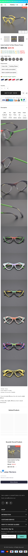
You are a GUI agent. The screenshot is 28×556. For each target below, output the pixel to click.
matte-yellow (8, 467)
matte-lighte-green (13, 467)
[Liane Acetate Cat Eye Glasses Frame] (14, 451)
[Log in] (22, 5)
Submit (22, 536)
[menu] (1, 5)
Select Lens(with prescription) (9, 72)
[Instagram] (6, 502)
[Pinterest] (10, 502)
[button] (23, 32)
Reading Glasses (13, 66)
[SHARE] (26, 93)
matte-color (10, 467)
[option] (14, 20)
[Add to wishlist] (23, 93)
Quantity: (3, 85)
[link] (7, 432)
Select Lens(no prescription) (8, 69)
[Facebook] (2, 502)
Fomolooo (11, 547)
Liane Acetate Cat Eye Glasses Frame (13, 461)
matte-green (12, 467)
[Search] (5, 5)
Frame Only (4, 66)
